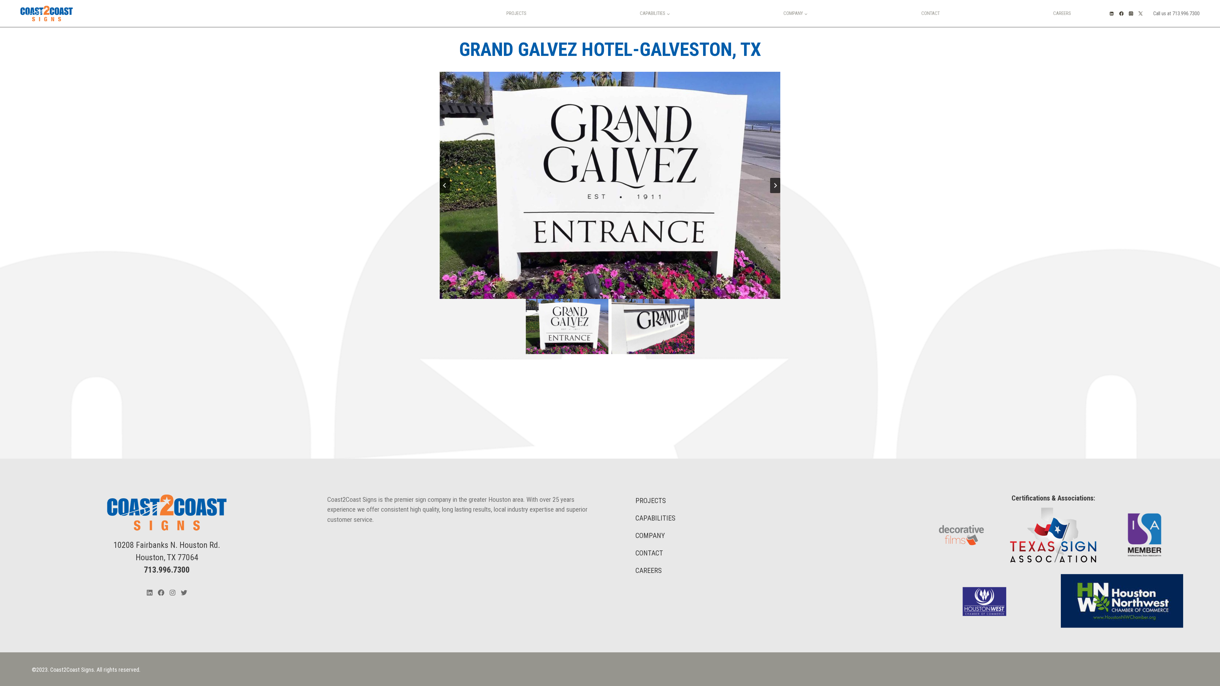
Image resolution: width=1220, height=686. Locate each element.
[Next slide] (775, 185)
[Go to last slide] (445, 185)
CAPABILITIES (655, 518)
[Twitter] (1140, 13)
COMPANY (650, 536)
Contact (930, 13)
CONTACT (649, 553)
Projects (516, 13)
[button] (567, 326)
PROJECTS (650, 501)
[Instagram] (1131, 13)
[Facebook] (1121, 13)
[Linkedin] (1112, 13)
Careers (1062, 13)
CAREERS (648, 571)
